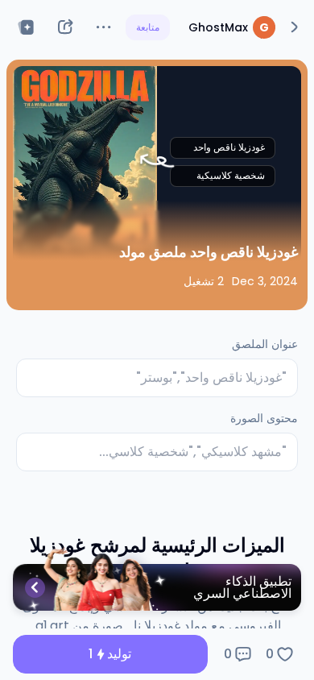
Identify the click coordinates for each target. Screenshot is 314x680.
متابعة (147, 27)
